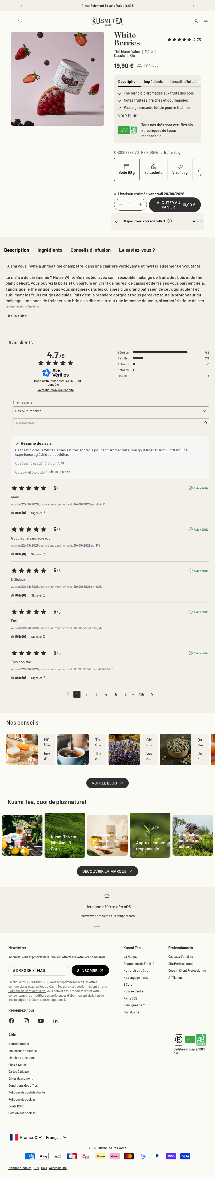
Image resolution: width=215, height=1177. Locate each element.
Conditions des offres (23, 1085)
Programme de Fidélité (138, 963)
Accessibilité (58, 1168)
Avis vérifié (201, 488)
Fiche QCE (130, 998)
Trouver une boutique (22, 1051)
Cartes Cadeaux (18, 1071)
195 (141, 694)
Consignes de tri (134, 1005)
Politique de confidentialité (26, 1092)
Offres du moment (20, 1078)
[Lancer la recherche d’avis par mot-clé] (206, 422)
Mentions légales (19, 1168)
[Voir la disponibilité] (170, 221)
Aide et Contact (18, 1043)
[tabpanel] (107, 290)
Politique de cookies (22, 1099)
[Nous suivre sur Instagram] (26, 1021)
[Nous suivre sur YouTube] (41, 1021)
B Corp (127, 984)
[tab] (16, 250)
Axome (121, 1148)
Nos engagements (135, 977)
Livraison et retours (21, 1057)
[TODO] (63, 463)
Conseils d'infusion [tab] (185, 81)
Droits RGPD (16, 1106)
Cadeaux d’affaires (180, 956)
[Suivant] (198, 171)
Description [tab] (128, 81)
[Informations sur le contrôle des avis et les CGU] (80, 381)
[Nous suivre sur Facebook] (11, 1021)
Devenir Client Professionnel (187, 970)
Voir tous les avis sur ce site (55, 389)
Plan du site (131, 1012)
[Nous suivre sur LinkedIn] (55, 1021)
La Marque (130, 956)
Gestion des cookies (22, 1113)
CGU (44, 1168)
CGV (36, 1168)
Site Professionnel (180, 963)
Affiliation (175, 977)
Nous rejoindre (133, 991)
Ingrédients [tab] (153, 81)
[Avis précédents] (68, 694)
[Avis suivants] (152, 694)
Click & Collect (18, 1064)
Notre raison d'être (135, 970)
